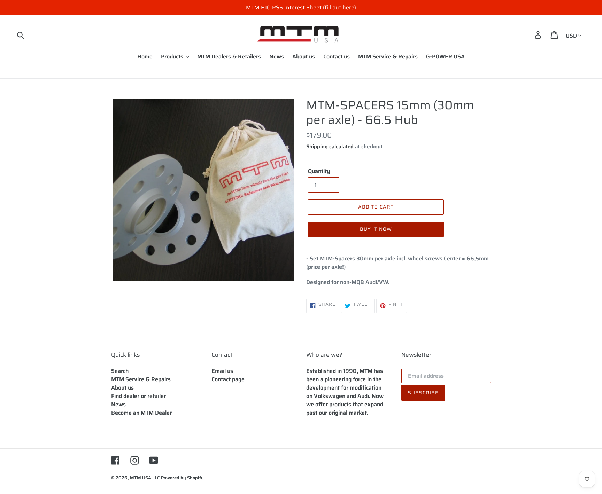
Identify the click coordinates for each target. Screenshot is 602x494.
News (118, 404)
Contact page (228, 379)
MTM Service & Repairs (141, 379)
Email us (222, 371)
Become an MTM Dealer (141, 412)
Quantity (319, 171)
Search (120, 371)
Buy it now (376, 229)
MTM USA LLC (145, 477)
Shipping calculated (330, 146)
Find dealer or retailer (138, 396)
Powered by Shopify (182, 477)
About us (122, 387)
